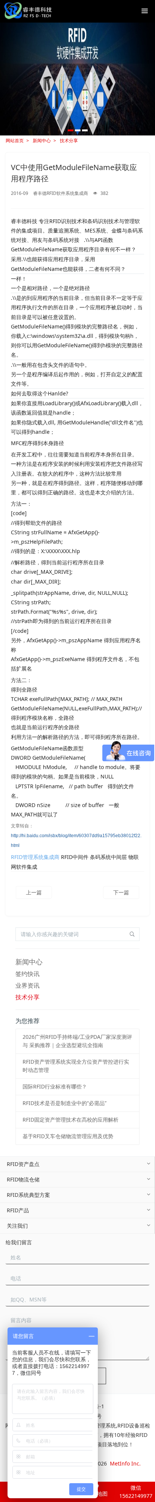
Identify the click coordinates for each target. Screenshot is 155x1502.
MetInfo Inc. (125, 1463)
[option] (77, 79)
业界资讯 (27, 985)
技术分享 (69, 140)
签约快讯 (27, 974)
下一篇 (121, 892)
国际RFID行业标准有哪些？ (55, 1086)
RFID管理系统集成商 (35, 856)
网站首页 (15, 140)
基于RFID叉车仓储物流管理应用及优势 (68, 1136)
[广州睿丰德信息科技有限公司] (28, 11)
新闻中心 (42, 140)
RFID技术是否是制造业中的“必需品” (64, 1103)
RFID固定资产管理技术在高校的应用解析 (71, 1119)
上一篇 (34, 892)
